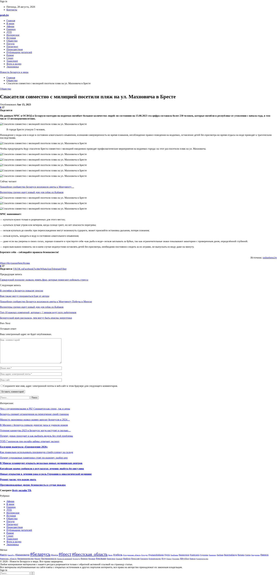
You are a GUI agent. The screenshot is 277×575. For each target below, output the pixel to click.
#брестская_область (90, 554)
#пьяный (119, 559)
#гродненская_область (132, 555)
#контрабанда (230, 555)
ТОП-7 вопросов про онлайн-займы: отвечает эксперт (29, 441)
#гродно (144, 555)
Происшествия (14, 49)
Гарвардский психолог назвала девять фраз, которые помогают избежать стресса (44, 279)
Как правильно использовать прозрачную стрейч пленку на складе (36, 452)
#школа (193, 559)
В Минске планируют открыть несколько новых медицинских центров (41, 463)
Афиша (10, 26)
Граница (11, 29)
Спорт (9, 58)
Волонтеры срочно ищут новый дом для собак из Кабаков (31, 192)
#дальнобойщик (156, 555)
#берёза (54, 555)
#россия (135, 558)
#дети (167, 555)
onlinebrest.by (270, 257)
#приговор (111, 559)
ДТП (9, 32)
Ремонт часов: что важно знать (18, 479)
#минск (264, 554)
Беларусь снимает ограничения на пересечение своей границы (34, 414)
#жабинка (174, 555)
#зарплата (194, 555)
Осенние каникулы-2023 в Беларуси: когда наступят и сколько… (35, 430)
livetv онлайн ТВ (21, 490)
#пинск (84, 558)
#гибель (117, 554)
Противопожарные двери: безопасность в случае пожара (33, 485)
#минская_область (8, 559)
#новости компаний (64, 559)
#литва (248, 555)
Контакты (11, 9)
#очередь (76, 559)
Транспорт (12, 61)
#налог (37, 558)
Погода (10, 43)
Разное (10, 55)
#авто (3, 554)
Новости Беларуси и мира (14, 72)
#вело (110, 555)
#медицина (255, 555)
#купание (12, 263)
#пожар (91, 558)
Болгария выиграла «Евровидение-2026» (24, 446)
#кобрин (220, 555)
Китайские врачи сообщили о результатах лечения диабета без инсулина (42, 468)
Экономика (12, 66)
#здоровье (204, 555)
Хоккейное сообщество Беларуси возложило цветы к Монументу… (37, 186)
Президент (12, 46)
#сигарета (144, 559)
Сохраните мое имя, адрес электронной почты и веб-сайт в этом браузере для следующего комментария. (60, 386)
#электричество (202, 559)
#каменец (212, 555)
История (11, 38)
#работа (126, 558)
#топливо (175, 559)
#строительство (155, 559)
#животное (184, 555)
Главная (10, 20)
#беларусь (40, 554)
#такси (169, 559)
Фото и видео (13, 63)
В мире (10, 23)
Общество (11, 40)
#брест (3, 263)
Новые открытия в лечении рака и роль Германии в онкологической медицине (46, 474)
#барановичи (22, 554)
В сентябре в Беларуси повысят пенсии (21, 290)
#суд (164, 558)
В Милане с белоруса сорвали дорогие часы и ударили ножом (34, 425)
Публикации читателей (19, 52)
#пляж (26, 263)
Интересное (12, 35)
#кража (241, 555)
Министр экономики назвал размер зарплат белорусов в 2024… (35, 419)
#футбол (184, 558)
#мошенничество (25, 558)
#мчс (20, 263)
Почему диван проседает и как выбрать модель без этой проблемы (36, 436)
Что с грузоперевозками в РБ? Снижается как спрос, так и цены (35, 408)
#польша (101, 558)
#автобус (11, 555)
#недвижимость (48, 558)
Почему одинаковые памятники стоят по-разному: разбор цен (34, 457)
